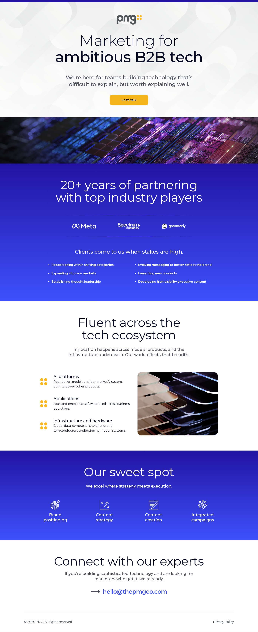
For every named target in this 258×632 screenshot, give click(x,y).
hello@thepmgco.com (135, 591)
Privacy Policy (223, 622)
